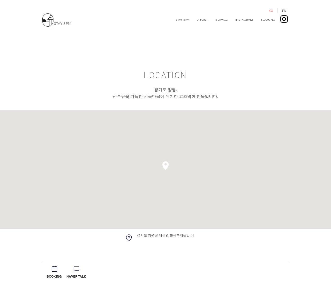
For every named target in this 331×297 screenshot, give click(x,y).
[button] (202, 19)
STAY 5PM (63, 23)
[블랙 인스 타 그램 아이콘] (284, 19)
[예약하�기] (54, 269)
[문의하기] (76, 269)
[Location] (128, 238)
